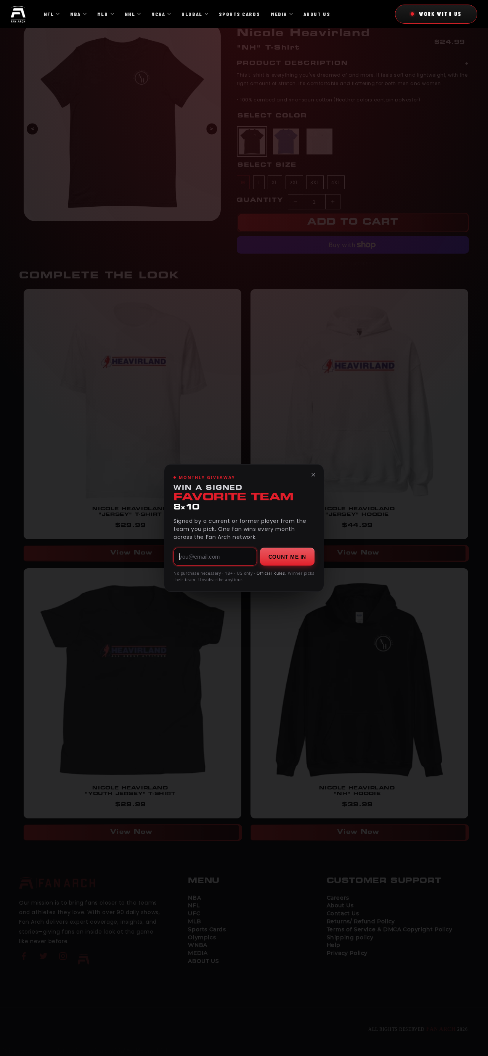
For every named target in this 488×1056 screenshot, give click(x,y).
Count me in (287, 557)
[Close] (313, 474)
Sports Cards (239, 14)
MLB (102, 14)
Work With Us (440, 13)
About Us (316, 14)
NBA (75, 14)
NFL (49, 14)
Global (191, 14)
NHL (130, 14)
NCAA (158, 14)
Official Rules (271, 573)
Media (279, 14)
